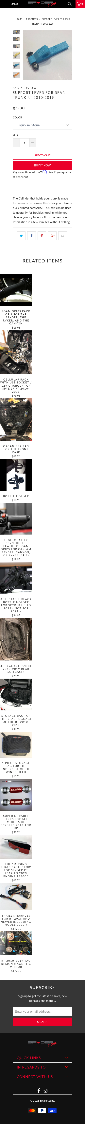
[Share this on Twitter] (21, 235)
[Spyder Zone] (42, 4)
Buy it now (42, 165)
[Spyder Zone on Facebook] (39, 1090)
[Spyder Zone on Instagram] (46, 1090)
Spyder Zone (47, 1100)
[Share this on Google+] (52, 235)
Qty (15, 134)
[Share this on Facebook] (31, 235)
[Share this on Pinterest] (42, 235)
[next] (68, 55)
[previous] (27, 55)
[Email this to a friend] (62, 235)
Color (17, 117)
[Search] (71, 4)
